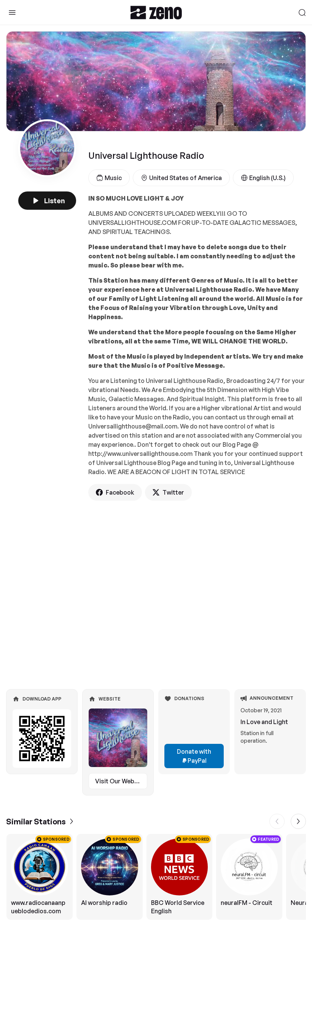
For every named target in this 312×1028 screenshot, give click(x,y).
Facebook (120, 492)
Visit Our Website (120, 781)
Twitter (173, 492)
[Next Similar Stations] (298, 821)
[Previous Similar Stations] (277, 821)
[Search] (302, 12)
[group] (156, 876)
